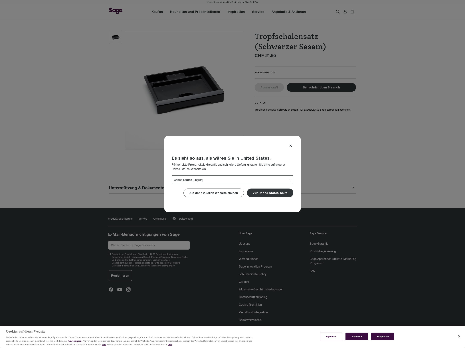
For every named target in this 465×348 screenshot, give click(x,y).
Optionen (331, 336)
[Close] (290, 145)
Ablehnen (357, 336)
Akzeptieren (382, 336)
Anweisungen (74, 340)
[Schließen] (459, 336)
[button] (270, 193)
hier (104, 344)
